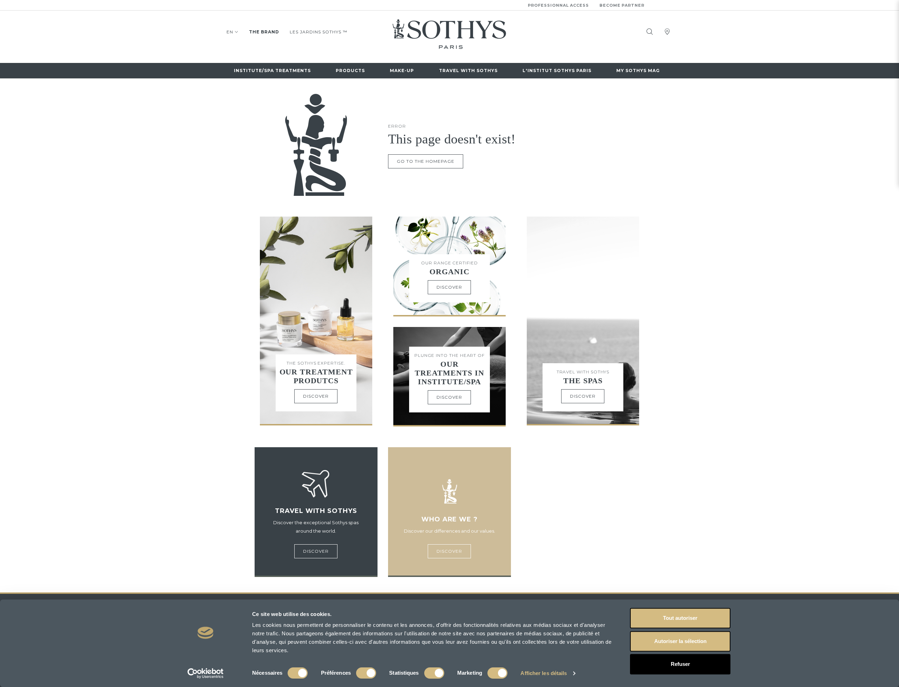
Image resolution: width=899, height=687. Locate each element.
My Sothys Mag (638, 70)
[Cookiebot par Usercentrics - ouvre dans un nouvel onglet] (205, 673)
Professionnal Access (558, 5)
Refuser (680, 664)
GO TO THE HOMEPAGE (425, 161)
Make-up (402, 70)
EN (230, 31)
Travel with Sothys (468, 70)
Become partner (621, 5)
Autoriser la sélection (680, 641)
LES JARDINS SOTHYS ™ (318, 31)
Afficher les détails (543, 673)
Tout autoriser (680, 618)
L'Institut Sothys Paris (557, 70)
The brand (264, 31)
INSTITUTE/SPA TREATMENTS (272, 70)
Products (350, 70)
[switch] (366, 673)
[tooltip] (649, 31)
